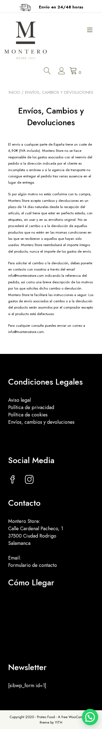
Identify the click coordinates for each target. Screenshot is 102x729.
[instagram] (29, 480)
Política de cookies (28, 414)
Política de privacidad (31, 407)
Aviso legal (19, 400)
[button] (90, 717)
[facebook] (12, 480)
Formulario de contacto (32, 565)
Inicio (14, 92)
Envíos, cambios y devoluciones (41, 422)
